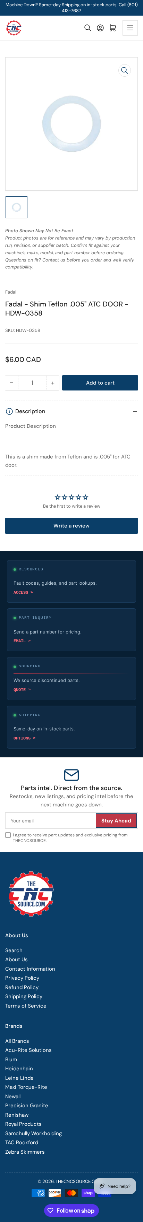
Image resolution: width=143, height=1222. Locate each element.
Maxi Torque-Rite (26, 1087)
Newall (12, 1096)
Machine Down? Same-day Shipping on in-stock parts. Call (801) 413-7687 (72, 8)
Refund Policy (22, 987)
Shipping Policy (23, 996)
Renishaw (16, 1114)
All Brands (17, 1041)
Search (14, 950)
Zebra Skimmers (25, 1151)
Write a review (71, 525)
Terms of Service (26, 1005)
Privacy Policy (22, 977)
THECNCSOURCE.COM (79, 1181)
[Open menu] (130, 28)
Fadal (10, 292)
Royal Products (23, 1124)
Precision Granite (26, 1105)
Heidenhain (19, 1068)
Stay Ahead (116, 820)
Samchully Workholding (33, 1133)
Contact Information (30, 968)
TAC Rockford (21, 1142)
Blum (11, 1059)
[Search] (88, 28)
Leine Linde (19, 1078)
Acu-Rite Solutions (28, 1050)
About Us (16, 959)
